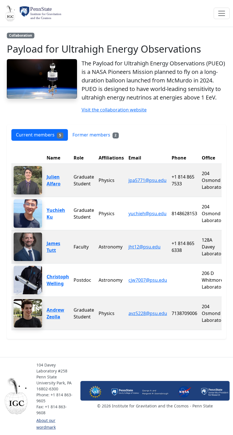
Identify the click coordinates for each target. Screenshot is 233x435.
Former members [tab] (94, 135)
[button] (17, 396)
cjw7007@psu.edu (147, 280)
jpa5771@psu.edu (147, 180)
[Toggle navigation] (222, 13)
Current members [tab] (38, 135)
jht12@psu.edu (144, 247)
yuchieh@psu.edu (147, 213)
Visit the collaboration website (114, 110)
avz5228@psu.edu (147, 313)
